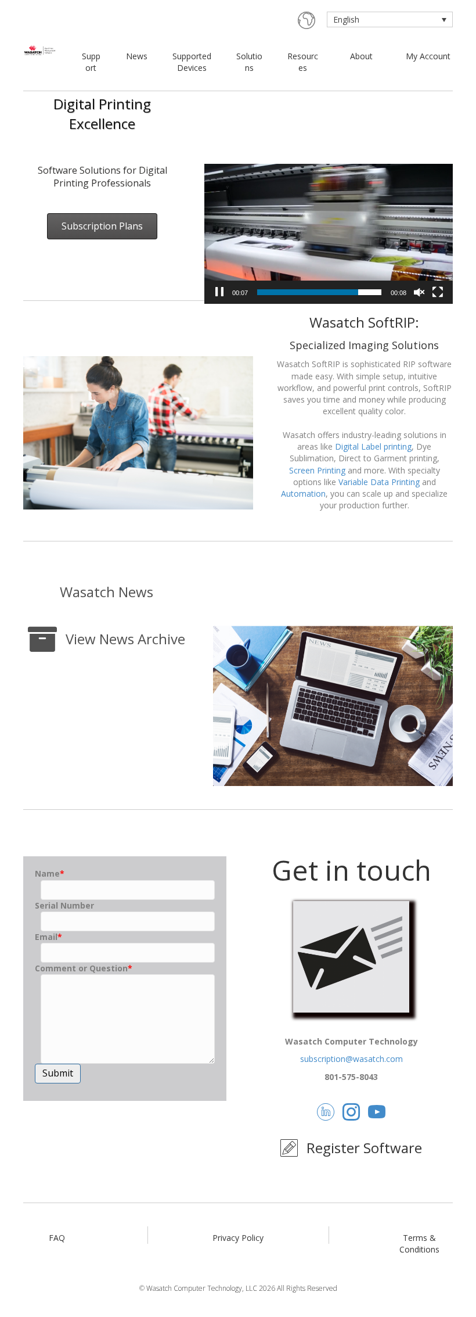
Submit (57, 1073)
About (361, 56)
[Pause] (219, 292)
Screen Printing (317, 470)
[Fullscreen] (437, 292)
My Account (428, 56)
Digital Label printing (373, 446)
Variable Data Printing (379, 481)
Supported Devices (191, 62)
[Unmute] (419, 292)
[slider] (319, 292)
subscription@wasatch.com (351, 1058)
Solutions (249, 62)
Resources (302, 62)
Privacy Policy (238, 1237)
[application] (328, 234)
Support (91, 62)
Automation (303, 493)
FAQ (57, 1237)
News (136, 56)
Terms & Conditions (419, 1243)
